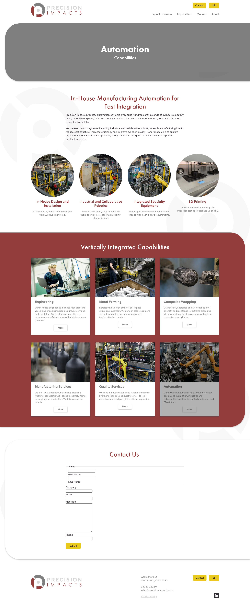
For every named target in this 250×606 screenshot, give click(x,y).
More (61, 327)
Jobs (214, 5)
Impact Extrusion (162, 14)
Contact (199, 5)
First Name (74, 474)
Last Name (74, 481)
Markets (201, 14)
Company (71, 487)
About (215, 14)
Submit (73, 545)
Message (71, 501)
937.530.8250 (149, 586)
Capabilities (184, 14)
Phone (69, 534)
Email (69, 494)
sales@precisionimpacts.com (157, 590)
